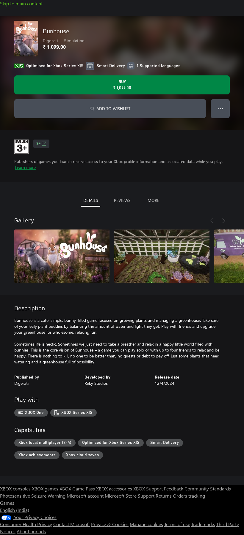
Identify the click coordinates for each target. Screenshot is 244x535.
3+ (38, 144)
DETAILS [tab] (90, 200)
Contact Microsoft (71, 524)
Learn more (25, 167)
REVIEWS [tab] (122, 200)
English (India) (14, 510)
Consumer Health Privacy (26, 524)
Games (7, 503)
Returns (164, 496)
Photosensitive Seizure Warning (32, 496)
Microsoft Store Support (129, 496)
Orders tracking (189, 496)
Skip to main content (21, 3)
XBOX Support (148, 488)
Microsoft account (85, 496)
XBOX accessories (114, 488)
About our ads (31, 531)
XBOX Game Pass (77, 488)
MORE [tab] (153, 200)
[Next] (224, 220)
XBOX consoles (15, 488)
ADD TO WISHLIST (113, 108)
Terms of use (177, 524)
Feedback (173, 488)
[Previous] (212, 220)
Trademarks (203, 524)
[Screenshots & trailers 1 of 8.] (62, 256)
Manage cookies (146, 524)
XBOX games (45, 488)
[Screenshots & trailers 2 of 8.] (161, 256)
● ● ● (220, 108)
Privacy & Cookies (110, 524)
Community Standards (207, 488)
